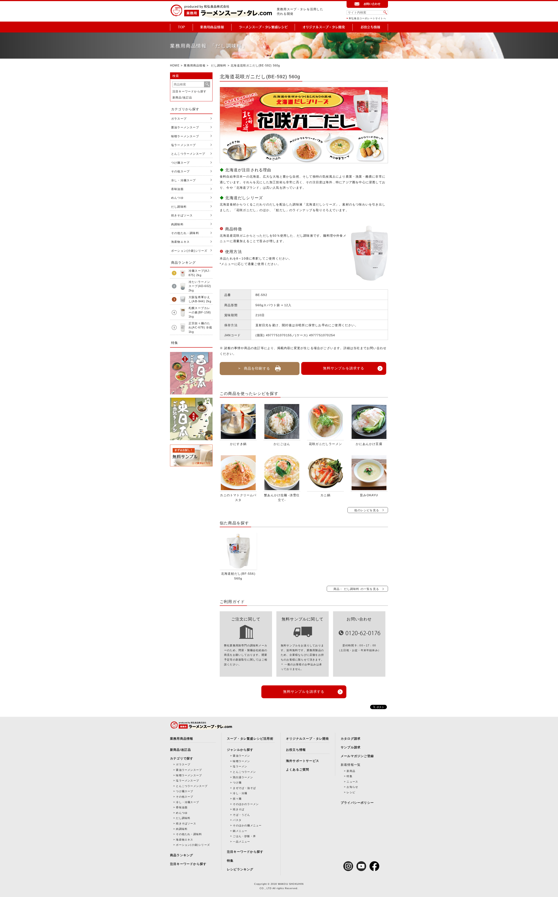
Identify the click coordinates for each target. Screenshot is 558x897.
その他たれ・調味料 (185, 233)
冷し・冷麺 (240, 793)
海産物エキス (180, 241)
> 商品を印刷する (254, 368)
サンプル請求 (351, 747)
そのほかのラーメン (246, 804)
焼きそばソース (182, 215)
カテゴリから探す (185, 109)
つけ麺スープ (180, 162)
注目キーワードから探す (189, 91)
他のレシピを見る (366, 510)
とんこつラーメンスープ (188, 153)
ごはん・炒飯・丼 (244, 836)
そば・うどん (241, 814)
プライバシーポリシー (357, 802)
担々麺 (237, 798)
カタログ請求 (351, 738)
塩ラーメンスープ (183, 145)
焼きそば (238, 809)
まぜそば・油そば (244, 788)
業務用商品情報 (194, 65)
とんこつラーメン (244, 771)
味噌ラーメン (241, 761)
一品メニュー (241, 841)
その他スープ (180, 171)
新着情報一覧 (351, 764)
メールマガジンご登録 (357, 756)
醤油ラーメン (241, 755)
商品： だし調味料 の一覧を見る (356, 589)
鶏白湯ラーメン (243, 777)
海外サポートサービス (302, 761)
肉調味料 (177, 224)
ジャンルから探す (240, 749)
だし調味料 (218, 65)
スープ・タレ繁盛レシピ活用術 (250, 738)
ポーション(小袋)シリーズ (189, 250)
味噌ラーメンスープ (185, 136)
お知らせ (352, 786)
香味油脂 (177, 189)
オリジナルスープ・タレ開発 (307, 738)
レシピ (351, 792)
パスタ (237, 820)
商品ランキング (181, 855)
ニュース (352, 781)
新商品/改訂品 (182, 97)
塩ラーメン (240, 766)
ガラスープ (179, 118)
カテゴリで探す (181, 758)
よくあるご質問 (297, 769)
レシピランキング (240, 869)
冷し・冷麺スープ (183, 180)
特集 (230, 860)
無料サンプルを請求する (343, 368)
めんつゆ (177, 197)
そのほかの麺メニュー (247, 825)
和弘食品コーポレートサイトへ (367, 18)
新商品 (351, 771)
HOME (175, 65)
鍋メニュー (240, 830)
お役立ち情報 (296, 749)
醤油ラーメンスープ (185, 127)
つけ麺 (237, 782)
